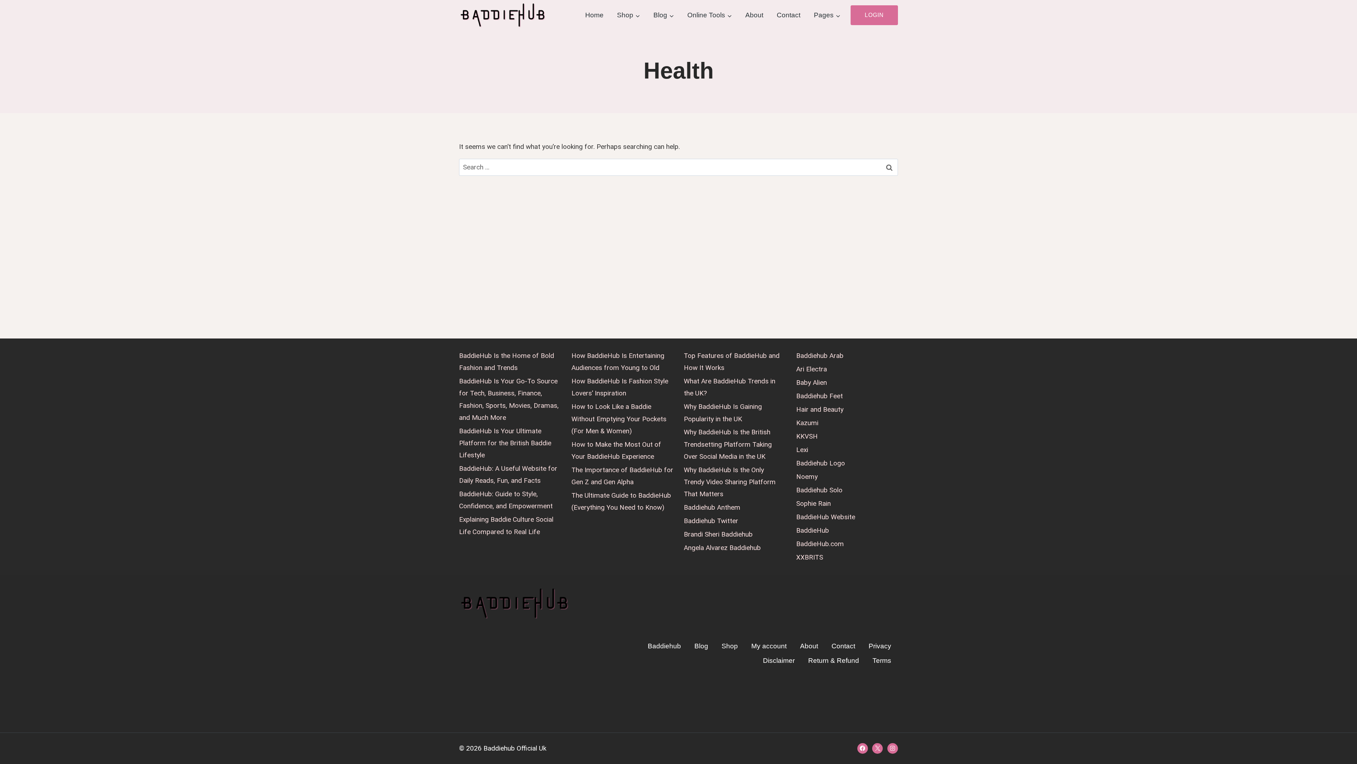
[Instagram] (892, 748)
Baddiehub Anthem (712, 507)
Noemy (807, 477)
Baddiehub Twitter (711, 521)
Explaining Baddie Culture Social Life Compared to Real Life (506, 525)
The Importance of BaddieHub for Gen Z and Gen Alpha (622, 476)
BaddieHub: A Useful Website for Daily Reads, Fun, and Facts (508, 474)
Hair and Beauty (820, 409)
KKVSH (807, 436)
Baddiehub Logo (820, 463)
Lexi (802, 450)
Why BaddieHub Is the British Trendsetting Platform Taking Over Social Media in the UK (728, 444)
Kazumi (807, 423)
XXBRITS (809, 557)
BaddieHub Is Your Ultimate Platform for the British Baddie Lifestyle (505, 443)
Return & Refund (833, 660)
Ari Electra (811, 369)
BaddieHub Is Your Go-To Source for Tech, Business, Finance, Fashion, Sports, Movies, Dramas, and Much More (509, 399)
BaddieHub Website (825, 517)
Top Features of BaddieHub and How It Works (732, 362)
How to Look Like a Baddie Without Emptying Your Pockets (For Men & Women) (618, 419)
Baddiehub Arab (820, 356)
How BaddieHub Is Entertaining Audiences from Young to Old (617, 362)
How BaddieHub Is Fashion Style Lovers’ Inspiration (619, 387)
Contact (788, 15)
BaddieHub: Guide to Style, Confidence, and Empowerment (506, 500)
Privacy (880, 646)
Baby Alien (811, 382)
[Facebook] (862, 748)
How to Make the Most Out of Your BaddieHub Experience (616, 450)
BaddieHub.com (820, 544)
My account (769, 646)
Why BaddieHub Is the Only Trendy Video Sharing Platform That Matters (730, 482)
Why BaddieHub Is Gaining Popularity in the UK (723, 413)
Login (874, 15)
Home (594, 15)
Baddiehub (664, 646)
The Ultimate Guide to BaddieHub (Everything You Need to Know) (621, 501)
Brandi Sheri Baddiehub (718, 534)
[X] (877, 748)
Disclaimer (779, 660)
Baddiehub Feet (819, 396)
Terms (882, 660)
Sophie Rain (813, 503)
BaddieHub (812, 530)
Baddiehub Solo (819, 490)
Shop (730, 646)
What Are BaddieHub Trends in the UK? (729, 387)
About (754, 15)
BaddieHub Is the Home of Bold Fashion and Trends (506, 362)
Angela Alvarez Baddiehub (722, 548)
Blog (701, 646)
